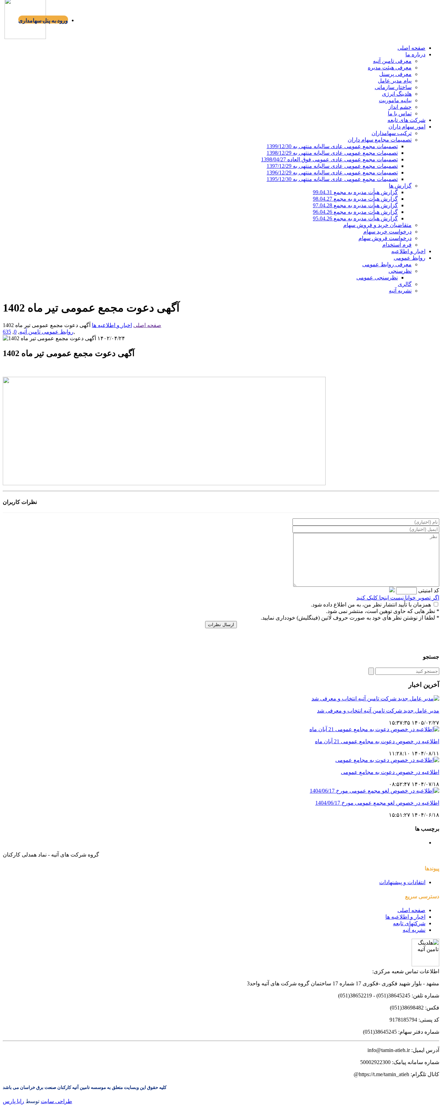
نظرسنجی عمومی (377, 277)
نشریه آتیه (400, 291)
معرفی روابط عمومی (387, 264)
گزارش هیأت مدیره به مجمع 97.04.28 (355, 205)
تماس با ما (400, 113)
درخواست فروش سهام (385, 238)
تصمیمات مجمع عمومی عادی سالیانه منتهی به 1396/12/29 (332, 172)
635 (7, 332)
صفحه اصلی (411, 48)
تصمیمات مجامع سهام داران (380, 140)
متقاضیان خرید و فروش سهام (377, 225)
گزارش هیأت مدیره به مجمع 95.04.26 (355, 218)
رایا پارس (13, 1101)
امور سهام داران (406, 127)
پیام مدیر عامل (395, 81)
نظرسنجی (400, 271)
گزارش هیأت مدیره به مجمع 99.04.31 (355, 192)
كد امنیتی (428, 590)
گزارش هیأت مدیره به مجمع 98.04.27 (355, 199)
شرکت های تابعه (406, 120)
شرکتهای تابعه (409, 923)
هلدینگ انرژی (397, 94)
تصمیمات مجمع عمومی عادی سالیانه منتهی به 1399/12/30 (332, 146)
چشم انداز (400, 107)
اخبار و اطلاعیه (408, 251)
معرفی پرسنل (395, 74)
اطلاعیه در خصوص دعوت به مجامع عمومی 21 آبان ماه (377, 741)
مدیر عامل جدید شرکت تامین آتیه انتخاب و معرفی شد (378, 711)
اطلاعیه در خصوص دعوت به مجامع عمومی (390, 772)
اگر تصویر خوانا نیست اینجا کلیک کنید (397, 598)
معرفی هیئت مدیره (390, 67)
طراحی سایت (56, 1101)
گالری (405, 284)
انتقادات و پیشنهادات (402, 882)
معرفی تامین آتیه (392, 61)
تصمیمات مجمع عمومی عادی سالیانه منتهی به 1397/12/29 (332, 166)
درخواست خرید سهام (387, 232)
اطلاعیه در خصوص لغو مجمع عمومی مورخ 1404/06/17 (377, 803)
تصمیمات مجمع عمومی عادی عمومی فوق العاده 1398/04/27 (329, 159)
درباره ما (415, 54)
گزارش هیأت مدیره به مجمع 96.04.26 (355, 212)
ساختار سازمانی (393, 87)
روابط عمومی (409, 258)
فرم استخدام (397, 245)
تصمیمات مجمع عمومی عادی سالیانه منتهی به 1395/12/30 (332, 179)
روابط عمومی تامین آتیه (46, 332)
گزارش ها (400, 186)
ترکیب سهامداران (392, 133)
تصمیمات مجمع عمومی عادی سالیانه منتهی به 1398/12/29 (332, 153)
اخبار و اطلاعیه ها (112, 325)
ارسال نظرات (221, 624)
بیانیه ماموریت (395, 100)
